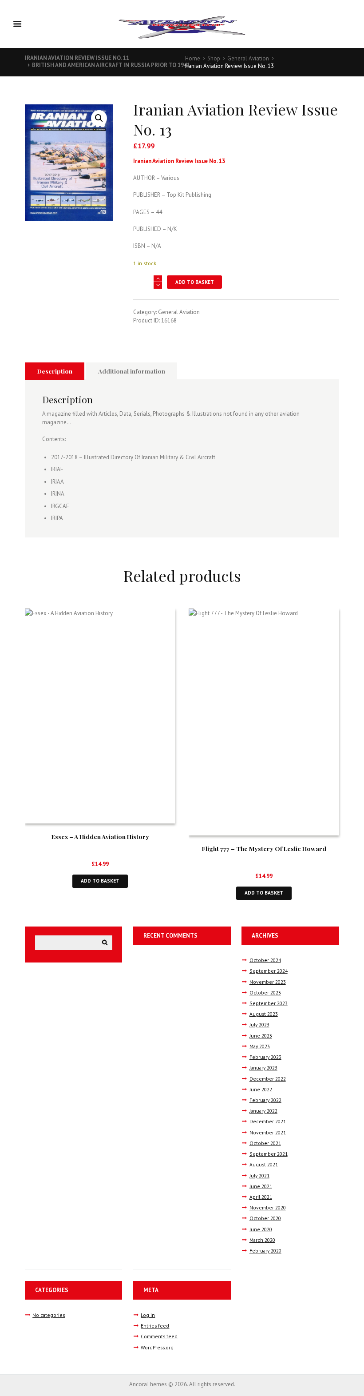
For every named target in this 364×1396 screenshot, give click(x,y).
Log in (148, 1315)
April (260, 1196)
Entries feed (155, 1325)
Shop (213, 58)
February (265, 1057)
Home (192, 58)
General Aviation (248, 58)
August (263, 1013)
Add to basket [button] (100, 880)
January (263, 1067)
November (267, 981)
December (267, 1078)
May (259, 1046)
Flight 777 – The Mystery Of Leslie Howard (264, 848)
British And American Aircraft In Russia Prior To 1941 (111, 65)
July (259, 1024)
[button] (99, 118)
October (265, 960)
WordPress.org (157, 1347)
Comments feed (159, 1336)
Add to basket (194, 281)
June (260, 1035)
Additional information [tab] (131, 371)
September (268, 970)
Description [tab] (54, 371)
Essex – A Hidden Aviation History (100, 836)
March (262, 1240)
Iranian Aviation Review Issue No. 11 (77, 58)
